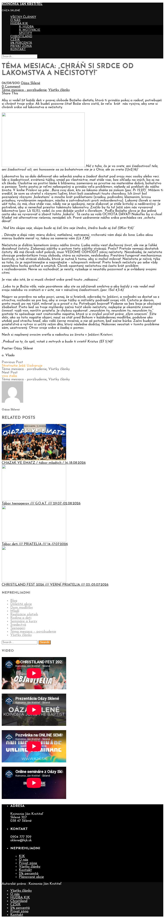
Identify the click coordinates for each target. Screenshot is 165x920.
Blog (13, 600)
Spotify (25, 33)
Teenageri (17, 628)
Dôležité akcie (21, 604)
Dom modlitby (21, 607)
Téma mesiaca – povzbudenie (33, 631)
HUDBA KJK (19, 23)
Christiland (21, 36)
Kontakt (18, 49)
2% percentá (21, 43)
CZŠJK (15, 39)
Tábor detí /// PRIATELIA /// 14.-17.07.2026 (35, 544)
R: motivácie (29, 30)
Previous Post (22, 364)
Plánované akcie (31, 877)
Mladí (14, 611)
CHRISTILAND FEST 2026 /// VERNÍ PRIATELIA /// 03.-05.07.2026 (55, 585)
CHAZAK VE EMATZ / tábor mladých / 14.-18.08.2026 (44, 463)
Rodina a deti (20, 618)
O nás (15, 20)
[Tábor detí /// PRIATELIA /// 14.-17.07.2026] (34, 540)
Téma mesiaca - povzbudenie (24, 90)
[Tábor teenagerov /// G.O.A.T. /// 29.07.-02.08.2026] (34, 500)
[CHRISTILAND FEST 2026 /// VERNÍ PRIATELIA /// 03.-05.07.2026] (34, 581)
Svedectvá (18, 625)
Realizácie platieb (24, 614)
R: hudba (26, 26)
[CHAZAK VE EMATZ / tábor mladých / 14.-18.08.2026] (34, 459)
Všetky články (23, 17)
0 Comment (11, 86)
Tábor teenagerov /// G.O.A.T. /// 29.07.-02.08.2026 (41, 503)
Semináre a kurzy (23, 621)
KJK (22, 856)
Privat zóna (21, 46)
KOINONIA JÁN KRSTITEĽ (22, 4)
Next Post (10, 374)
